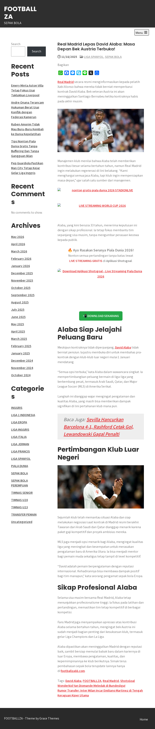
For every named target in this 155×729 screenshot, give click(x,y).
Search (15, 44)
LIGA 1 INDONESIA (23, 415)
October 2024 (20, 375)
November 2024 (22, 368)
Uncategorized (21, 522)
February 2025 (21, 346)
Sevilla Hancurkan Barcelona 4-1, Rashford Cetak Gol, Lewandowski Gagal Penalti (98, 426)
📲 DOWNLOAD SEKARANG (101, 316)
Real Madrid (66, 82)
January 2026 (20, 266)
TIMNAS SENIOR (22, 493)
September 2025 (23, 295)
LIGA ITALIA (19, 437)
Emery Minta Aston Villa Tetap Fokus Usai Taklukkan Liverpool (27, 90)
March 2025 (19, 339)
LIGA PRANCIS (20, 451)
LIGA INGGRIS (20, 429)
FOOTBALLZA (20, 12)
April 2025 (18, 331)
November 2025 (22, 280)
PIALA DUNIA (19, 466)
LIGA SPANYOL (94, 57)
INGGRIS (16, 408)
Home (144, 719)
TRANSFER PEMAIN (24, 514)
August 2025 (20, 302)
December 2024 (22, 360)
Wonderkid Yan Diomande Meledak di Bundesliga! (91, 685)
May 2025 (17, 324)
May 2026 (17, 237)
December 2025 (22, 273)
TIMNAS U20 (19, 500)
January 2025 (20, 353)
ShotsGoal (127, 681)
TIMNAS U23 (19, 507)
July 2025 (17, 309)
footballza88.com (73, 671)
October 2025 (20, 288)
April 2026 (18, 244)
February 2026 (21, 258)
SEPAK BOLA (113, 57)
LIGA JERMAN (20, 444)
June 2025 (18, 317)
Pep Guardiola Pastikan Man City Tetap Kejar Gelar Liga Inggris (27, 168)
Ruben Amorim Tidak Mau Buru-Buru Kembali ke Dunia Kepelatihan (27, 129)
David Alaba (123, 347)
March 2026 (19, 251)
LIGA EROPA (19, 422)
